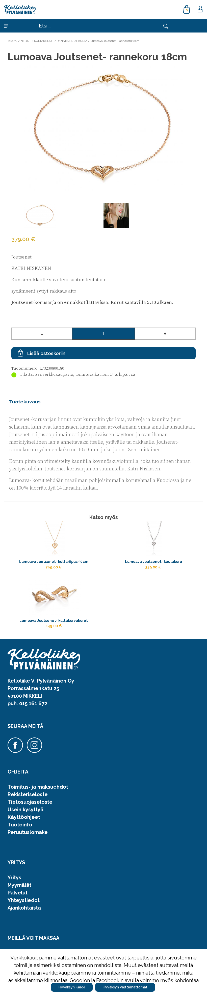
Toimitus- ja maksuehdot (38, 787)
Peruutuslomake (28, 832)
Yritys (14, 878)
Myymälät (19, 885)
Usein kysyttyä (25, 810)
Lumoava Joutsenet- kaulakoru (153, 561)
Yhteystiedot (24, 900)
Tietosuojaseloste (30, 802)
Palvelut (18, 893)
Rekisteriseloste (28, 794)
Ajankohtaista (24, 908)
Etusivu (12, 41)
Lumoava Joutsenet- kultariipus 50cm (53, 561)
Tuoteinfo (20, 825)
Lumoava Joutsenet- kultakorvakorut (53, 620)
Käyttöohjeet (24, 817)
